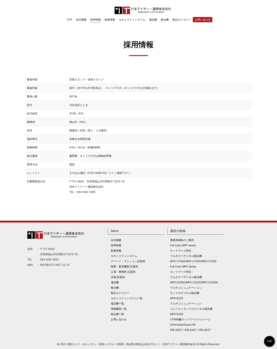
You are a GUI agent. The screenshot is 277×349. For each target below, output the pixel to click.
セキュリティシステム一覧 (126, 298)
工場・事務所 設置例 (123, 271)
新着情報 (110, 19)
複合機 (165, 19)
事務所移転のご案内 (182, 240)
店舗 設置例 (118, 277)
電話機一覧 (117, 303)
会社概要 (81, 19)
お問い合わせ (202, 19)
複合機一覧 (117, 314)
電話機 (153, 19)
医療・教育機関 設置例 (124, 266)
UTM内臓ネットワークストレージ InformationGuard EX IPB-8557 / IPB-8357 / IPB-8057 (190, 324)
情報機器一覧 (119, 308)
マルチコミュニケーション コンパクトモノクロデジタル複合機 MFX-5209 (191, 309)
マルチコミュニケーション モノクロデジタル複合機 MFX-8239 (186, 293)
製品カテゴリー (181, 19)
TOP (269, 341)
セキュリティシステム (132, 19)
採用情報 (95, 19)
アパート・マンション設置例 (128, 261)
